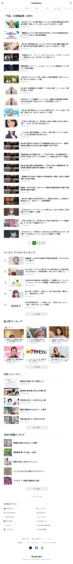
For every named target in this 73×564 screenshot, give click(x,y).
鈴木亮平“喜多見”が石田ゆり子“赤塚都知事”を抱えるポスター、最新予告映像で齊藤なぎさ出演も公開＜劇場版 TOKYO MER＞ (45, 144)
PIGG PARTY (9, 521)
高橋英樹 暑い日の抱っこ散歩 (24, 452)
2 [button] (38, 243)
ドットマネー (42, 508)
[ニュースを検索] (71, 3)
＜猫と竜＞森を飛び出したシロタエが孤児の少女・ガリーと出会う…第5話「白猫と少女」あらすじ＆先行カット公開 (45, 111)
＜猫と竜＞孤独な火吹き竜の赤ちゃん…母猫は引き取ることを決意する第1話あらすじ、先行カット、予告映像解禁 (45, 200)
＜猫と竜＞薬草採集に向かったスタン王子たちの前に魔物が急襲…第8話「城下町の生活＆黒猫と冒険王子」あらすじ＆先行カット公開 (44, 45)
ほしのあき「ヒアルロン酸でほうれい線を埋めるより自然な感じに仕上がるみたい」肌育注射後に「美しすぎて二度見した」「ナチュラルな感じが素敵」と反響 (47, 271)
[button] (43, 243)
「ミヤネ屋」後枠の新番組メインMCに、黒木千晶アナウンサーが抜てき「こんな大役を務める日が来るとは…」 (45, 133)
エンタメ (15, 8)
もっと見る (36, 314)
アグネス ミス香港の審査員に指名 (26, 480)
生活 (47, 8)
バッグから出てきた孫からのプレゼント (28, 471)
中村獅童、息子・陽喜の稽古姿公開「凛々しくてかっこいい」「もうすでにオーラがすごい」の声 (15, 360)
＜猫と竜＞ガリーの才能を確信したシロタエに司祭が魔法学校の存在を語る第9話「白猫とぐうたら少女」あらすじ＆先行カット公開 (45, 23)
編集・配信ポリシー (38, 539)
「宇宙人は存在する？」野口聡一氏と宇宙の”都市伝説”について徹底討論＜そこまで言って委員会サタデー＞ (45, 222)
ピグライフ (9, 525)
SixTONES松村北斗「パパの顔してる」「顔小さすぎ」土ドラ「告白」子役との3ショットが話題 (46, 303)
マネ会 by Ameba (10, 513)
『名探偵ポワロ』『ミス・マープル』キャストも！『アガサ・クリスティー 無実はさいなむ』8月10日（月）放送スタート (45, 56)
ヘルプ (49, 539)
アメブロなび (9, 529)
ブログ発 (26, 8)
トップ (5, 8)
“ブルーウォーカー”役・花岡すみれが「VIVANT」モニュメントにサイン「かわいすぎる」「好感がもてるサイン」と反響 (37, 361)
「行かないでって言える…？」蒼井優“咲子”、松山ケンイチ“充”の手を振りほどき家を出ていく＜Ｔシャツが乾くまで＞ (60, 342)
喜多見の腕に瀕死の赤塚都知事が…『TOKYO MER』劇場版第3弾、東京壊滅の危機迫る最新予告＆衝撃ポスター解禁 (44, 166)
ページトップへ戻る (36, 496)
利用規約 (20, 543)
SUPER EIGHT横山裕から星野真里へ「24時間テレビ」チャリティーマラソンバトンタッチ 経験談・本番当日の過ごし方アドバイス (47, 282)
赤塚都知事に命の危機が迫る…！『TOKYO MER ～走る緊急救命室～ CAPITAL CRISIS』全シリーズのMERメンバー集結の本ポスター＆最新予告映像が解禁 (45, 156)
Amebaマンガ (42, 521)
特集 (36, 8)
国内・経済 (57, 8)
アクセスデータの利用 (49, 543)
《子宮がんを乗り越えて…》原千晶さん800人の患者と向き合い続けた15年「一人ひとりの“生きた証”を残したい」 (45, 122)
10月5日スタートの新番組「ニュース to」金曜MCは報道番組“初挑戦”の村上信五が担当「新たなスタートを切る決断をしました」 (44, 100)
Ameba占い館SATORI (44, 525)
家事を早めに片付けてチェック (25, 462)
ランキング (67, 8)
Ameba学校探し (43, 529)
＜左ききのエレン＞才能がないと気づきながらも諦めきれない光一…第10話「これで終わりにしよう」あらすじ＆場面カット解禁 (45, 233)
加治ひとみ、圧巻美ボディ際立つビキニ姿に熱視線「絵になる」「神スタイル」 (15, 341)
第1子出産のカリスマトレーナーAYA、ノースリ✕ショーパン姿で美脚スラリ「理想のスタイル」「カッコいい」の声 (60, 361)
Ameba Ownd (10, 517)
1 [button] (34, 243)
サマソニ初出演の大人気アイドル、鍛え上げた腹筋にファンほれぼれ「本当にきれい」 (37, 341)
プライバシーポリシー (32, 543)
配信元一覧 (25, 539)
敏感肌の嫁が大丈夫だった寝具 (25, 443)
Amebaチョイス (10, 508)
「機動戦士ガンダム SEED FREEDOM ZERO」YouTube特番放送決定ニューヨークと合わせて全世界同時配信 (45, 34)
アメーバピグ (42, 517)
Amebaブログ (42, 513)
